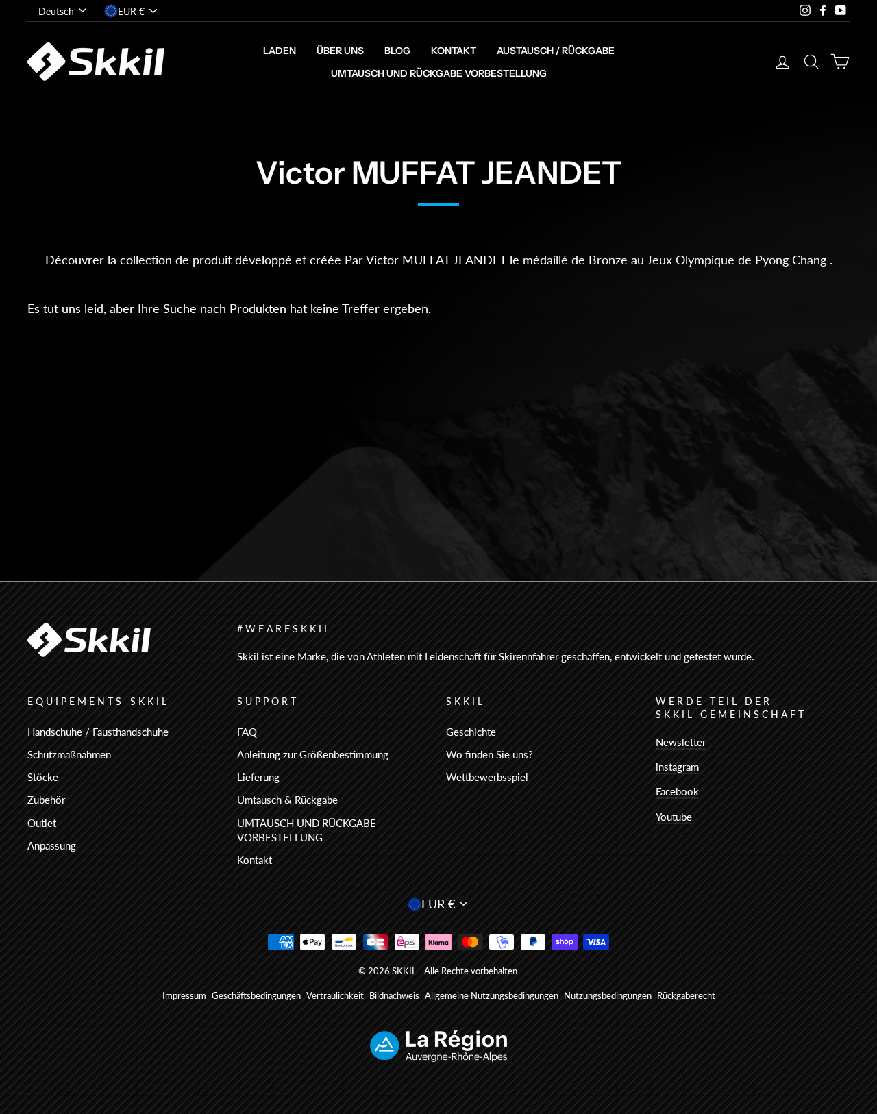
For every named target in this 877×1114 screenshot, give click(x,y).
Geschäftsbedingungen (256, 996)
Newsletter (681, 742)
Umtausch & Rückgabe (287, 799)
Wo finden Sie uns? (489, 754)
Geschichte (471, 732)
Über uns (340, 51)
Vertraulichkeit (335, 996)
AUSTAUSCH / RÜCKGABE (556, 51)
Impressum (184, 996)
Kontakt (453, 51)
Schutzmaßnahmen (69, 754)
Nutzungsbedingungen (608, 996)
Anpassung (51, 845)
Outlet (41, 823)
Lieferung (258, 777)
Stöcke (42, 777)
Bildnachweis (394, 996)
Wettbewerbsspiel (487, 777)
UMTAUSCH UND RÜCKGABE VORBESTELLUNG (439, 73)
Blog (397, 51)
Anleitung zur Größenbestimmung (312, 754)
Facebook (677, 791)
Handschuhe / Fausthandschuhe (98, 732)
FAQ (247, 732)
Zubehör (46, 799)
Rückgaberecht (686, 996)
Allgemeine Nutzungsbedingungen (491, 996)
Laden (279, 51)
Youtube (674, 816)
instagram (677, 766)
